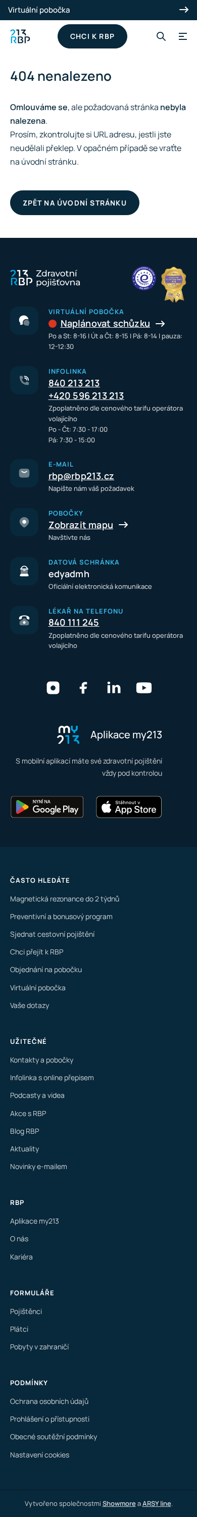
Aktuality (24, 1148)
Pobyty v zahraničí (39, 1346)
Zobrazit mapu (81, 525)
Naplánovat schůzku (106, 323)
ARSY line (156, 1503)
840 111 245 (74, 622)
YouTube (144, 688)
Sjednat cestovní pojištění (52, 934)
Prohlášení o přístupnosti (49, 1419)
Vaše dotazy (29, 1005)
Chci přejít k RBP (36, 951)
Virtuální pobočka (39, 10)
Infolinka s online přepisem (52, 1077)
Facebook (83, 688)
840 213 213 (74, 383)
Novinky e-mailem (38, 1166)
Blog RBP (24, 1131)
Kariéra (21, 1256)
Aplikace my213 (34, 1221)
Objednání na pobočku (46, 969)
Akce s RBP (28, 1113)
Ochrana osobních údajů (49, 1401)
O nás (19, 1238)
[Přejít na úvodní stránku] (20, 36)
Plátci (19, 1329)
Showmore (119, 1503)
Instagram (53, 688)
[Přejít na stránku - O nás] (144, 278)
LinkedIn (114, 688)
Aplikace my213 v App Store (128, 807)
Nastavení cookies (39, 1454)
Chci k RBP (92, 36)
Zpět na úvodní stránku (75, 203)
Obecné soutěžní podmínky (53, 1436)
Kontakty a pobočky (41, 1060)
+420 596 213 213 (86, 395)
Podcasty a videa (37, 1095)
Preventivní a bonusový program (61, 916)
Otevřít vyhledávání (161, 36)
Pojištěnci (26, 1311)
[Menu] (181, 36)
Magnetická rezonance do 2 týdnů (64, 898)
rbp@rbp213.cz (81, 476)
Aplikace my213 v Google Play (47, 807)
